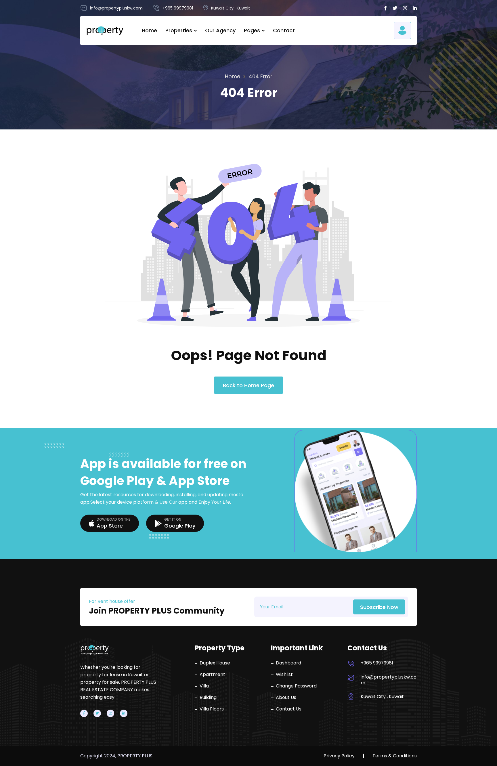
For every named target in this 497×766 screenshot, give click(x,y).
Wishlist (284, 674)
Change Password (296, 686)
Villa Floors (212, 709)
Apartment (212, 674)
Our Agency (220, 30)
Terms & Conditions (394, 756)
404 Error (260, 76)
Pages (252, 30)
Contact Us (288, 709)
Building (208, 697)
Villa (204, 686)
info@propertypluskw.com (388, 680)
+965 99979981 (377, 663)
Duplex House (215, 663)
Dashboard (288, 663)
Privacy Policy (339, 756)
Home (149, 30)
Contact (284, 30)
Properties (178, 30)
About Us (286, 697)
